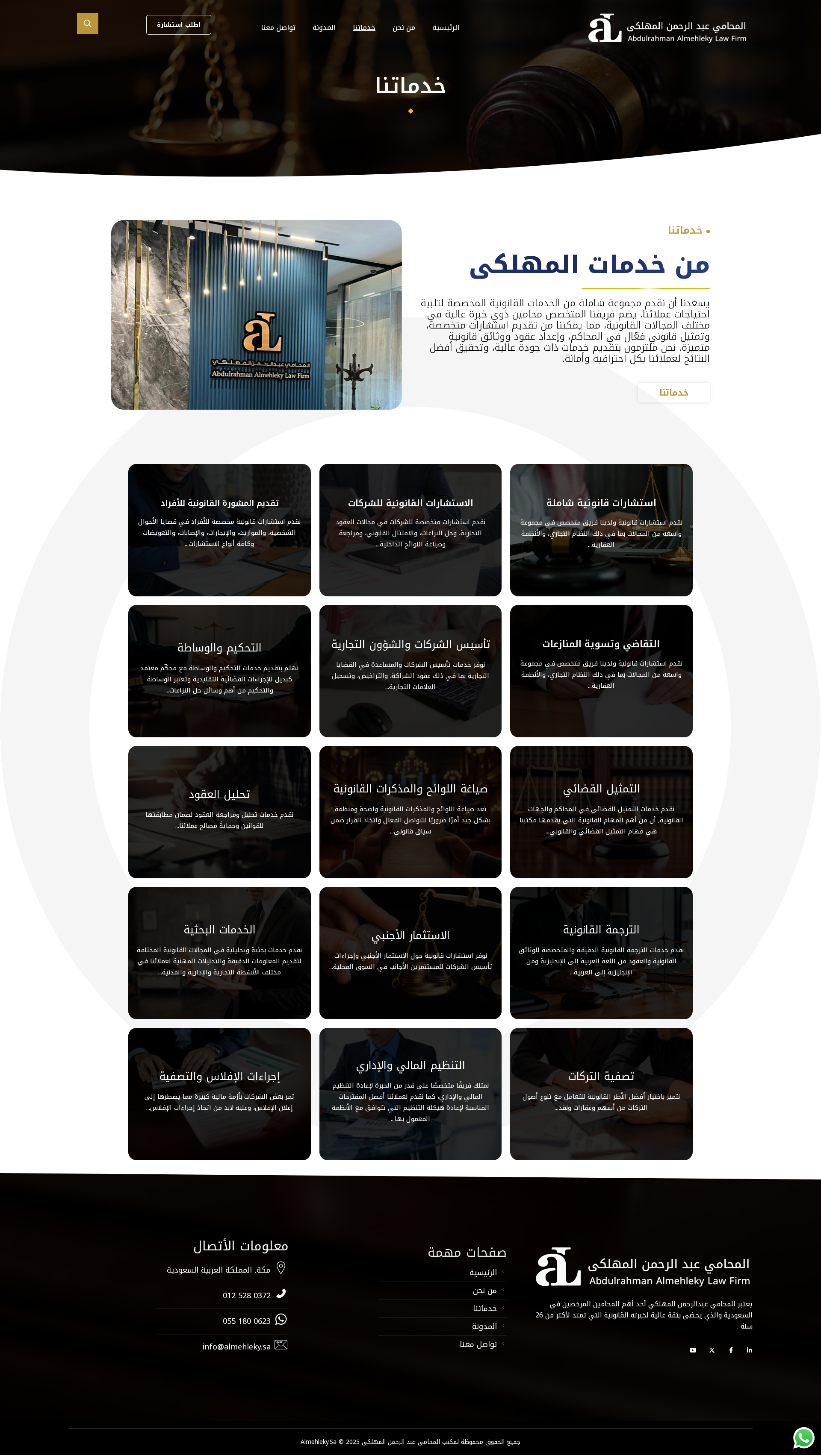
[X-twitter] (712, 1350)
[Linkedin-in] (750, 1350)
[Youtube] (693, 1350)
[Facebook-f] (731, 1350)
